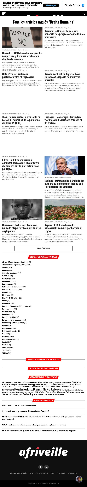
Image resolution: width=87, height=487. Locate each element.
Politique (5, 337)
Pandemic (62, 392)
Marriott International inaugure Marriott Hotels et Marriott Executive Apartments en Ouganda (39, 431)
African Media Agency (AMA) (13, 265)
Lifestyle (5, 326)
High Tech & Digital (9, 298)
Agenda (5, 268)
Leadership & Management (13, 323)
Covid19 (5, 276)
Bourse (5, 270)
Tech (31, 473)
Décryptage (6, 279)
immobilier (72, 390)
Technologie (29, 394)
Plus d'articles (43, 248)
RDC (82, 392)
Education (65, 387)
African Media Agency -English (14, 262)
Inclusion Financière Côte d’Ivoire (15, 306)
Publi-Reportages (9, 339)
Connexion (61, 473)
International (7, 312)
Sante (4, 342)
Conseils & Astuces (10, 273)
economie (55, 387)
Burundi (49, 385)
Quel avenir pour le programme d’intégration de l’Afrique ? (25, 411)
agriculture (18, 382)
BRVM (44, 384)
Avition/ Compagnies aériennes (58, 382)
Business (58, 384)
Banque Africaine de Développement (25, 385)
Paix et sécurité (52, 392)
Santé (5, 394)
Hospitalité (65, 390)
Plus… (53, 473)
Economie (6, 281)
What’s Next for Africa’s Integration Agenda (19, 405)
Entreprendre (7, 284)
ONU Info (38, 392)
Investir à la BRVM (9, 317)
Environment (8, 390)
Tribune (5, 350)
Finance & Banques (9, 290)
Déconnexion (72, 473)
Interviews (6, 315)
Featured (21, 389)
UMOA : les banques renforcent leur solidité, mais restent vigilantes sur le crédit (34, 425)
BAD (69, 382)
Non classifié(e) (21, 392)
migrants (12, 392)
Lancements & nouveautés (12, 320)
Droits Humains (45, 387)
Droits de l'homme (31, 387)
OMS (29, 392)
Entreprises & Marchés (11, 287)
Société (5, 345)
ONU (33, 392)
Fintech (5, 292)
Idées (4, 301)
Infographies (7, 309)
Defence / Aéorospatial (15, 387)
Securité (12, 394)
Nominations (7, 328)
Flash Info (6, 295)
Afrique (5, 382)
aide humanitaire (30, 382)
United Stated (40, 394)
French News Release (47, 389)
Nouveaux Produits (9, 331)
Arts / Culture (43, 382)
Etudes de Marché (42, 473)
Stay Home (18, 394)
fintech (30, 390)
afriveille (10, 382)
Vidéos (5, 353)
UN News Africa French (54, 395)
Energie (72, 387)
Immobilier (6, 303)
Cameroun (67, 385)
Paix (43, 392)
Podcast (5, 334)
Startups (5, 348)
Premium (77, 392)
